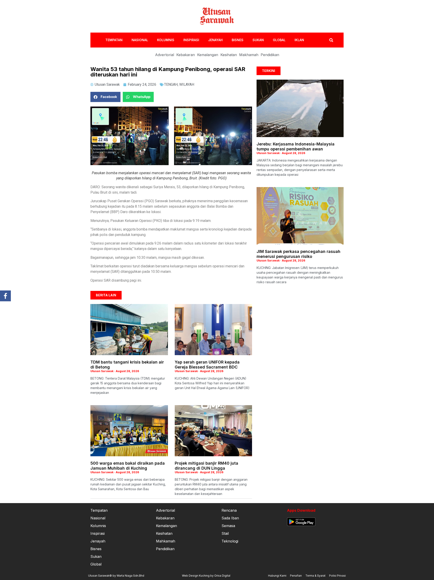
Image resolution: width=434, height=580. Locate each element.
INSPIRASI (191, 40)
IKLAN (299, 40)
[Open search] (331, 40)
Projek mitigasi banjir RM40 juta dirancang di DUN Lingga (206, 466)
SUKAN (258, 40)
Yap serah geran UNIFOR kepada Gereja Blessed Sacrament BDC (207, 364)
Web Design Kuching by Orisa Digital (206, 575)
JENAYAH (215, 40)
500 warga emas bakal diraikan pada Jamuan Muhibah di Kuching (127, 466)
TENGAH (171, 84)
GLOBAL (279, 40)
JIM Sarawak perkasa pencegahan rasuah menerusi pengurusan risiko (298, 254)
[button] (105, 97)
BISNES (237, 40)
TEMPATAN (114, 40)
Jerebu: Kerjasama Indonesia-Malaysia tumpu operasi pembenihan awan (296, 146)
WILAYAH (186, 84)
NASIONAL (140, 40)
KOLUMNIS (165, 40)
